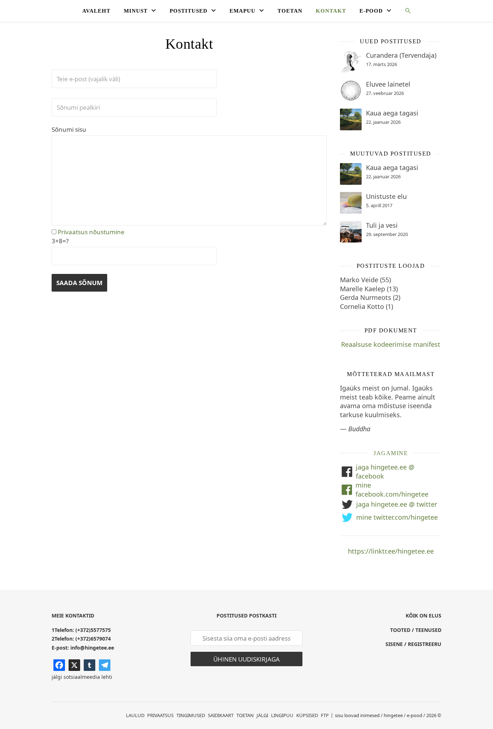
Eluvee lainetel (388, 84)
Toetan (290, 11)
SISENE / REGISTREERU (413, 644)
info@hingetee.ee (92, 647)
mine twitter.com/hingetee (397, 517)
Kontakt (331, 11)
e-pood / (416, 715)
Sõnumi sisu (69, 129)
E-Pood (371, 11)
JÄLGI (262, 715)
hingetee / (395, 715)
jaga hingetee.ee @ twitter (396, 504)
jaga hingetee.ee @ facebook (385, 471)
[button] (405, 12)
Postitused (189, 11)
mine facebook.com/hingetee (391, 489)
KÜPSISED (307, 715)
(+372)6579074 (93, 638)
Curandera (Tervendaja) (401, 55)
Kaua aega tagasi (392, 113)
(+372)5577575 (93, 630)
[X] (74, 665)
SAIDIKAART (221, 715)
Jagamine (391, 453)
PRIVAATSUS (160, 715)
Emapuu (243, 11)
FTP (325, 715)
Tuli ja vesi (382, 225)
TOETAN (245, 715)
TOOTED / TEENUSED (415, 630)
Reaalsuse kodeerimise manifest (390, 344)
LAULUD (135, 715)
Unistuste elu (386, 196)
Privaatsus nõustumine (90, 232)
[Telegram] (105, 665)
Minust (136, 11)
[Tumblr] (89, 665)
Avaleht (96, 11)
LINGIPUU (282, 715)
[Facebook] (59, 665)
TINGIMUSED (190, 715)
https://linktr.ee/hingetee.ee (391, 551)
